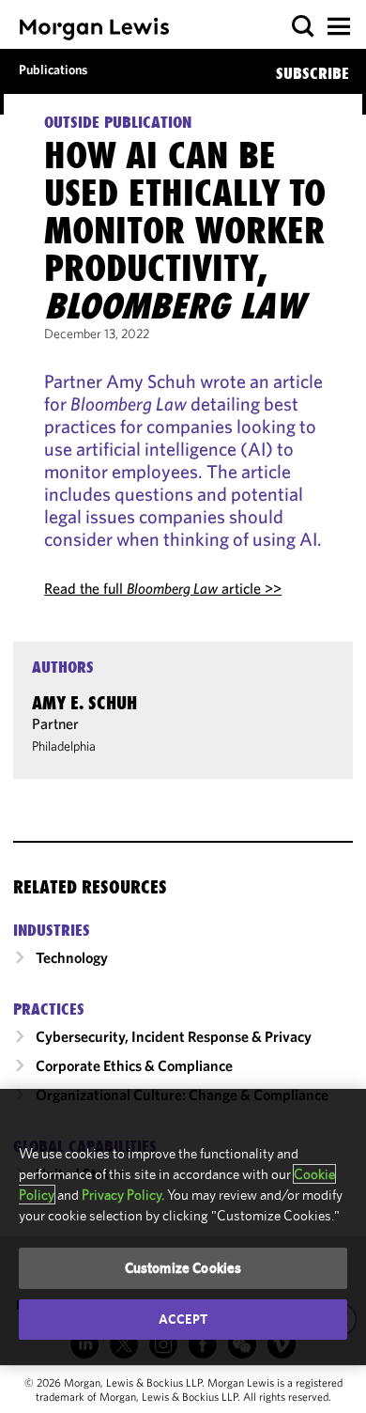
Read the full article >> (163, 588)
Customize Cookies (183, 1268)
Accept (183, 1319)
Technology (72, 957)
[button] (303, 27)
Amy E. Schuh (84, 702)
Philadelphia (64, 746)
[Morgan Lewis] (94, 28)
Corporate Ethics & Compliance (134, 1065)
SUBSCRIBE (312, 73)
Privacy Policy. (123, 1194)
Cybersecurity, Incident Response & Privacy (174, 1036)
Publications (53, 69)
